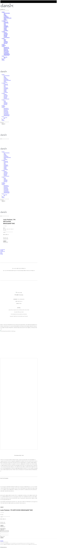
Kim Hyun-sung (6, 48)
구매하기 (2, 507)
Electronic (5, 43)
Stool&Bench (6, 26)
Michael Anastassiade (7, 80)
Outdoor (5, 29)
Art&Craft (4, 45)
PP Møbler (5, 19)
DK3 (4, 14)
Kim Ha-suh (6, 49)
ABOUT (3, 59)
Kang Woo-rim (6, 47)
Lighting (3, 31)
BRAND (3, 12)
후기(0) (1, 252)
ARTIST (3, 46)
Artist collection (7, 37)
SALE (3, 56)
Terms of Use (1, 540)
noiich (5, 18)
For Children (6, 30)
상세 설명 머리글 (2, 249)
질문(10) (1, 253)
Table (5, 24)
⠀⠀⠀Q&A (3, 58)
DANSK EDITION (6, 55)
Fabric (5, 40)
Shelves (5, 28)
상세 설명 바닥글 (2, 251)
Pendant (5, 32)
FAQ (2, 119)
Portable (5, 36)
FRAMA (5, 15)
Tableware (6, 41)
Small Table (6, 25)
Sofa (4, 23)
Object (3, 38)
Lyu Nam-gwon (6, 53)
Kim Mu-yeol (6, 50)
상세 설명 (1, 250)
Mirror (5, 39)
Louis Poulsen (6, 17)
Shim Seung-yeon (7, 54)
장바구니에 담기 (3, 526)
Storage (5, 27)
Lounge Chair (6, 22)
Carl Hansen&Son (7, 13)
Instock (3, 44)
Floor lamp (5, 34)
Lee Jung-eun (6, 52)
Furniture (3, 20)
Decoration (6, 42)
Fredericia (5, 16)
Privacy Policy (1, 541)
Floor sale (5, 57)
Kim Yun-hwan (6, 51)
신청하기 (2, 537)
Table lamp (6, 33)
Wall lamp (5, 35)
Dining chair (6, 21)
